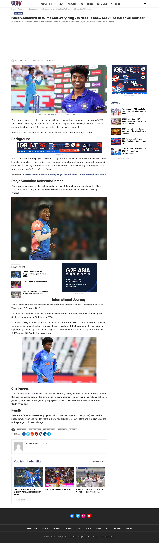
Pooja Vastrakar (28, 393)
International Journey (49, 429)
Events (45, 528)
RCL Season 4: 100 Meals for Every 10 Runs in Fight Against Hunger (134, 111)
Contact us (77, 537)
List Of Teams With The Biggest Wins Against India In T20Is (35, 274)
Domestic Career (21, 429)
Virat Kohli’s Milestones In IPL (35, 281)
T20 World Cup (48, 4)
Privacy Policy (87, 537)
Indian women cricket (35, 429)
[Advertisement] (79, 41)
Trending (115, 4)
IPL (82, 4)
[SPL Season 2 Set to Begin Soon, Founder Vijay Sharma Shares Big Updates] (116, 131)
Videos (129, 528)
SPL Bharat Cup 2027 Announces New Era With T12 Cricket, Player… (134, 121)
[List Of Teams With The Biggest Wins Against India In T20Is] (16, 274)
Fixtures (68, 528)
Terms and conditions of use (104, 537)
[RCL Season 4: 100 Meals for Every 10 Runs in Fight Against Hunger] (116, 111)
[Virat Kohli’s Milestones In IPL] (16, 284)
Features (72, 4)
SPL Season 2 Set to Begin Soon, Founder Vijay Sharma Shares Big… (134, 131)
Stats (88, 528)
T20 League (102, 4)
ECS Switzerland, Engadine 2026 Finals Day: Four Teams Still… (134, 141)
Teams (90, 4)
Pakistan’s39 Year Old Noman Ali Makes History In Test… (35, 292)
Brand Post (32, 528)
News (61, 4)
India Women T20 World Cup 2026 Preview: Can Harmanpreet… (134, 151)
